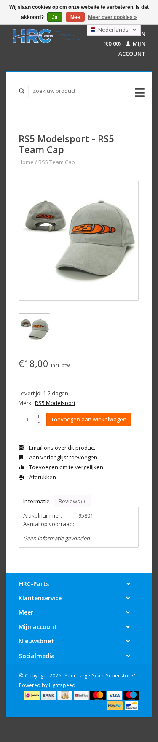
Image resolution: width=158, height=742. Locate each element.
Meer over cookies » (112, 17)
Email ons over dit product (61, 447)
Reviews (72, 501)
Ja (55, 17)
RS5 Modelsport (55, 403)
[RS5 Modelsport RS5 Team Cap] (78, 240)
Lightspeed (62, 685)
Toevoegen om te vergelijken (65, 467)
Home (26, 162)
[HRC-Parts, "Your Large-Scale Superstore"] (46, 36)
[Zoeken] (22, 91)
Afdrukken (42, 477)
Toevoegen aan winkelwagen (88, 419)
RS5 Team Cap (56, 162)
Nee (75, 17)
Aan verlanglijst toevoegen (62, 457)
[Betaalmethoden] (32, 695)
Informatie (36, 501)
